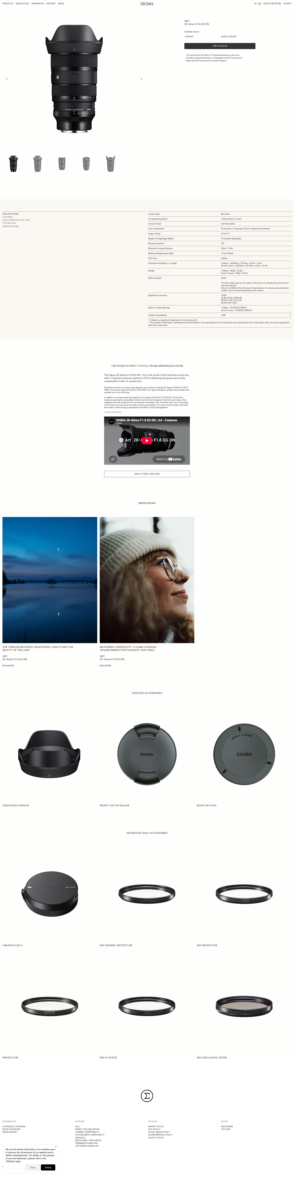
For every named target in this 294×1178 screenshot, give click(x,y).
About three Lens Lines (147, 474)
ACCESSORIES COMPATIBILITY (90, 1135)
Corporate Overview (13, 1126)
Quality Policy (156, 1138)
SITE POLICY (154, 1129)
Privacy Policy (156, 1126)
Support (51, 3)
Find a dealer (220, 46)
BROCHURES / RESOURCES (88, 1140)
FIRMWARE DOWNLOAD (86, 1143)
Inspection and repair (87, 1129)
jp (255, 3)
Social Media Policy (159, 1132)
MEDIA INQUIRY (9, 1132)
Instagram (227, 1126)
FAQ (77, 1126)
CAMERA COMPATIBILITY (87, 1132)
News (61, 3)
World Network (272, 3)
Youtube (225, 1129)
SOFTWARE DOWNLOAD (86, 1146)
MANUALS (80, 1138)
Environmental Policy (160, 1135)
